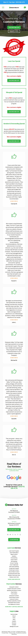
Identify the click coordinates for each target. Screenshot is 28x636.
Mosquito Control (14, 587)
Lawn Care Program (14, 551)
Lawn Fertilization (14, 552)
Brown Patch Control (14, 571)
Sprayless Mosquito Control (14, 590)
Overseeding (14, 558)
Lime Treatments (14, 564)
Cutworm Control (14, 599)
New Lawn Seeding (14, 566)
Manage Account (14, 626)
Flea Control (14, 592)
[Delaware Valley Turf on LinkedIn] (15, 534)
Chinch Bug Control (14, 597)
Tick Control (14, 594)
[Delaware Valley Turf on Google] (20, 534)
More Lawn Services (14, 579)
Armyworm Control (14, 595)
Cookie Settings (14, 539)
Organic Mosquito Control (14, 588)
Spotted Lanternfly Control (14, 601)
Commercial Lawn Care (14, 573)
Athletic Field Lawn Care (14, 575)
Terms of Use (12, 633)
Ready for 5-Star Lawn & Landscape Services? (14, 487)
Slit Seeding (14, 561)
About (14, 616)
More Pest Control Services (14, 606)
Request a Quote (14, 31)
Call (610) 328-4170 (14, 27)
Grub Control (14, 559)
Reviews (14, 623)
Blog (14, 619)
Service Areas (14, 614)
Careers (14, 621)
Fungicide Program (14, 568)
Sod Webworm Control (14, 604)
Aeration (14, 556)
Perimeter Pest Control (14, 602)
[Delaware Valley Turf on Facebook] (8, 534)
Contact (14, 624)
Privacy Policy (5, 633)
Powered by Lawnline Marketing (19, 633)
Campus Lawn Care (14, 577)
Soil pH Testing (14, 563)
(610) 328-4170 (14, 2)
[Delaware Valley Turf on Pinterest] (17, 534)
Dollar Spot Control (14, 570)
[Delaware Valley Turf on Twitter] (10, 534)
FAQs (14, 617)
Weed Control (14, 554)
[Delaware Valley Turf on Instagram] (13, 534)
